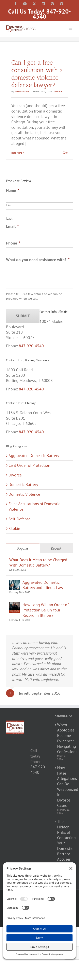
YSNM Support (22, 91)
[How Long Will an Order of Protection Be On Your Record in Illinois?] (14, 604)
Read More (16, 152)
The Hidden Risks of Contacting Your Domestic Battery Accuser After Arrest (64, 846)
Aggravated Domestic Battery (34, 455)
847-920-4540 (31, 346)
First (9, 205)
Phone (13, 243)
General (58, 91)
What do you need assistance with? (38, 259)
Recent (56, 548)
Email (12, 226)
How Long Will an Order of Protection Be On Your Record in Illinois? (45, 610)
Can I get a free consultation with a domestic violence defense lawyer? (37, 74)
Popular (23, 548)
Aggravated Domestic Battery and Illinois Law (42, 585)
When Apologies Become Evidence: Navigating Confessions (64, 738)
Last (9, 218)
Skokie (14, 528)
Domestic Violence (24, 494)
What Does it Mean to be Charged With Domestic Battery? (38, 562)
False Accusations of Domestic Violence (34, 506)
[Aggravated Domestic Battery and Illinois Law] (14, 582)
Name (12, 190)
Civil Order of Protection (29, 465)
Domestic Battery (23, 484)
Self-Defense (19, 519)
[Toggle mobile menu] (71, 28)
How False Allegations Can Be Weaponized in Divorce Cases (64, 786)
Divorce (15, 475)
